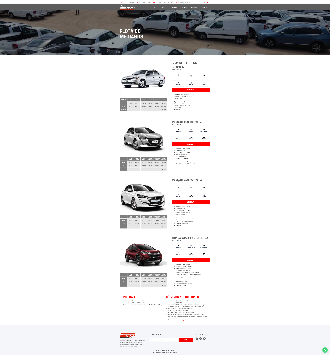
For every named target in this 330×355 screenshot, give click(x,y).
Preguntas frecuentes (188, 320)
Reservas (174, 7)
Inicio (155, 7)
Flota (163, 7)
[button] (325, 350)
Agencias (184, 7)
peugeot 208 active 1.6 (187, 180)
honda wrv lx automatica (190, 238)
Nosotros (194, 7)
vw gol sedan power (184, 65)
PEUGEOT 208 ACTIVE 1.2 (187, 122)
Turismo (204, 7)
